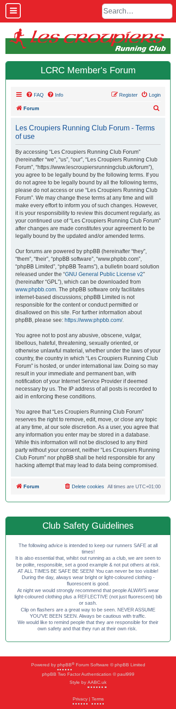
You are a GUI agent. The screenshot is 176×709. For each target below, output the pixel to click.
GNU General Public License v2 (104, 274)
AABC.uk (97, 682)
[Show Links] (13, 11)
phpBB (64, 664)
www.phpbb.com (35, 289)
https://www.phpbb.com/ (93, 320)
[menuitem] (35, 94)
